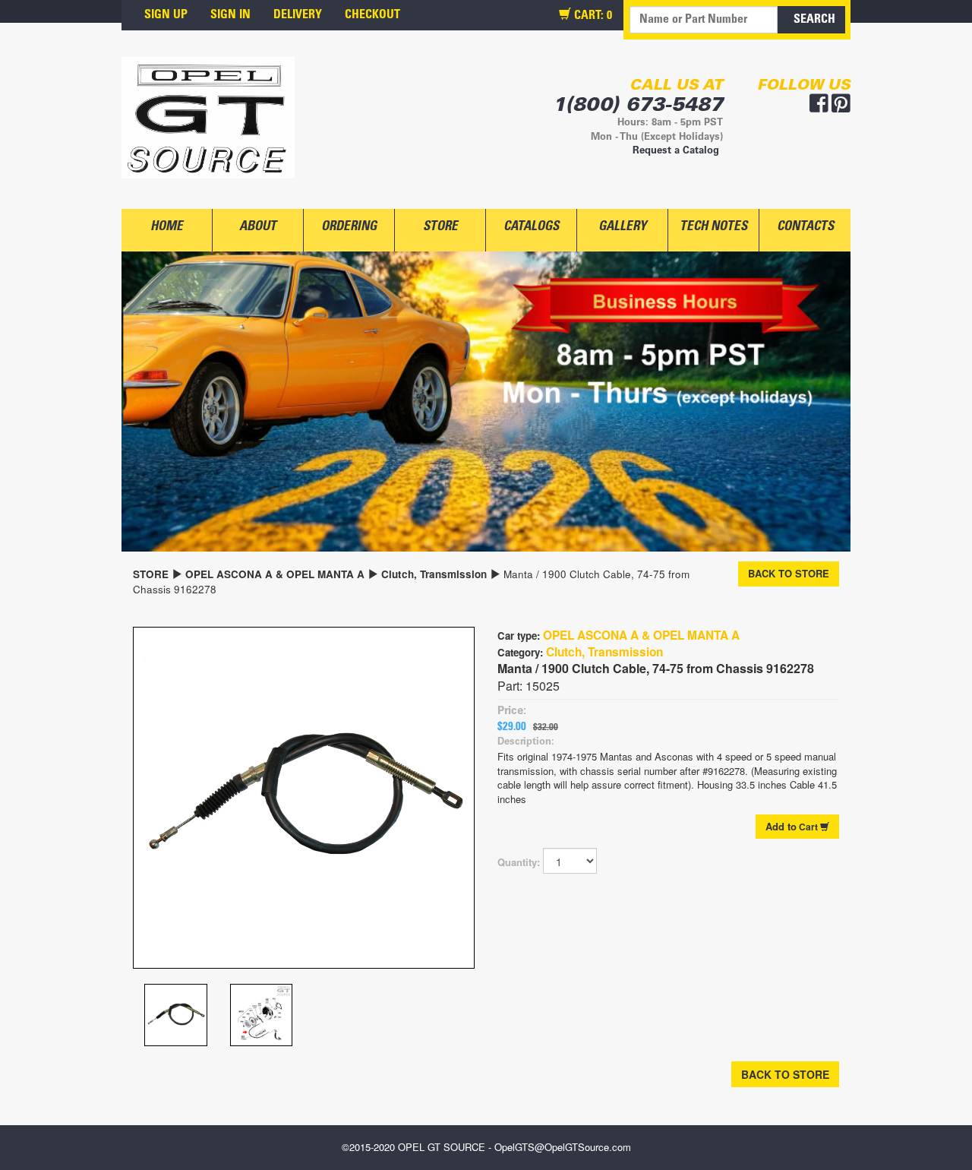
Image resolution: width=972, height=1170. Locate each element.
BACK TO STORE (788, 573)
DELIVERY (297, 15)
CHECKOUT (372, 15)
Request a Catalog (676, 152)
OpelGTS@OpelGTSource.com (562, 1147)
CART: (591, 16)
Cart (792, 826)
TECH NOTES (713, 227)
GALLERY (622, 227)
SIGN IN (230, 15)
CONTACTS (805, 227)
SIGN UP (166, 15)
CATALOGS (531, 227)
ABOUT (257, 227)
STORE (440, 227)
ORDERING (349, 227)
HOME (166, 227)
